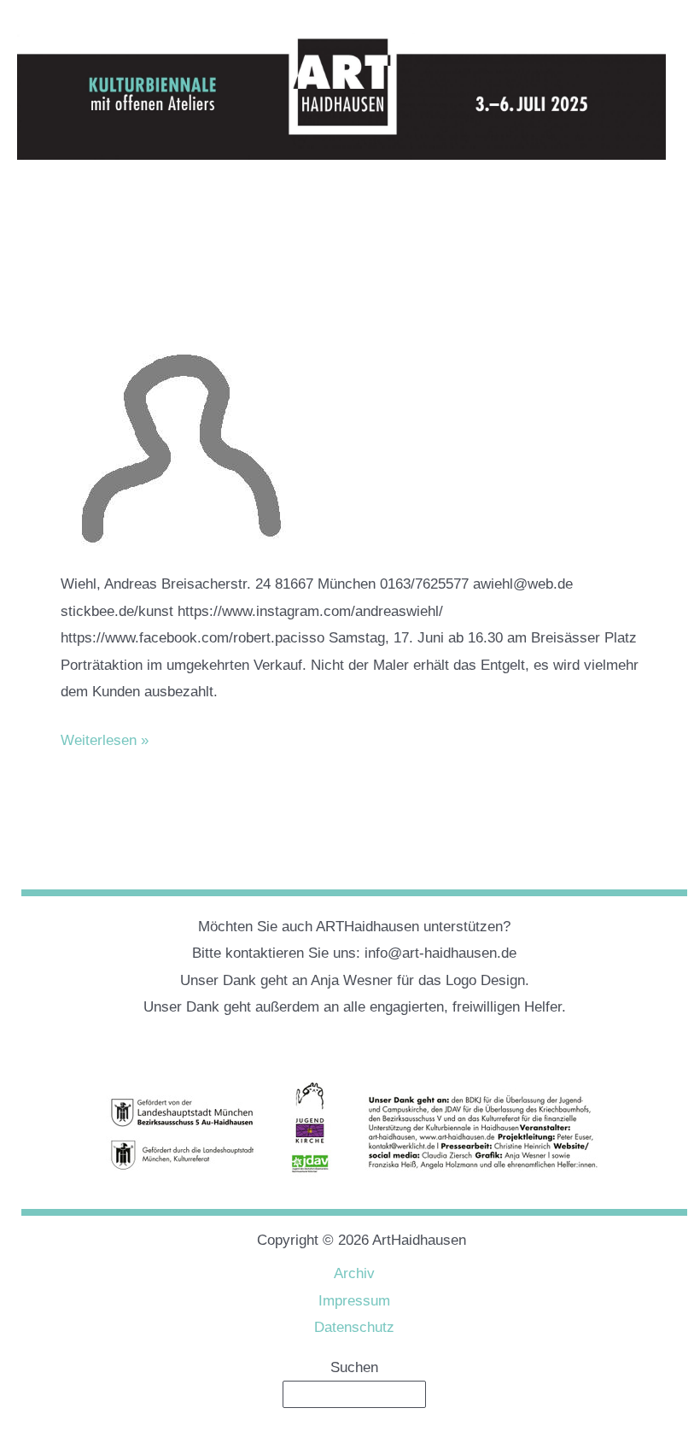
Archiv (354, 1273)
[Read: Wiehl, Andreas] (189, 420)
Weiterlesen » (105, 742)
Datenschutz (354, 1327)
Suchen (354, 1367)
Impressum (354, 1301)
